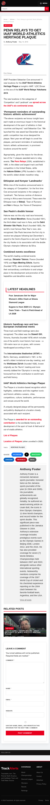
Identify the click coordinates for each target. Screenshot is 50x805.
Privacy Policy (41, 784)
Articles (12, 19)
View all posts (25, 600)
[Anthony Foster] (12, 471)
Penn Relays (20, 161)
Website (9, 711)
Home (5, 19)
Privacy (40, 800)
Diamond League (27, 779)
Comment (10, 660)
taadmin (20, 636)
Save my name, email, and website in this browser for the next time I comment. (23, 727)
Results (23, 787)
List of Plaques (10, 435)
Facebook (17, 454)
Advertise (40, 780)
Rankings (24, 790)
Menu (45, 3)
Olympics (24, 783)
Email (32, 459)
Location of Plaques (13, 441)
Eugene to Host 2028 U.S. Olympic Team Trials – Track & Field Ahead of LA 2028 (25, 310)
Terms (47, 800)
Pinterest (21, 459)
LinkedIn (8, 459)
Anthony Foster (11, 42)
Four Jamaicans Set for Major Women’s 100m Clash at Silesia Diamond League (23, 299)
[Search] (47, 9)
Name (8, 688)
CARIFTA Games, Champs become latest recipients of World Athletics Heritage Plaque (23, 632)
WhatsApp (36, 454)
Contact (39, 776)
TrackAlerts (9, 800)
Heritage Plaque (18, 447)
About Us (40, 772)
